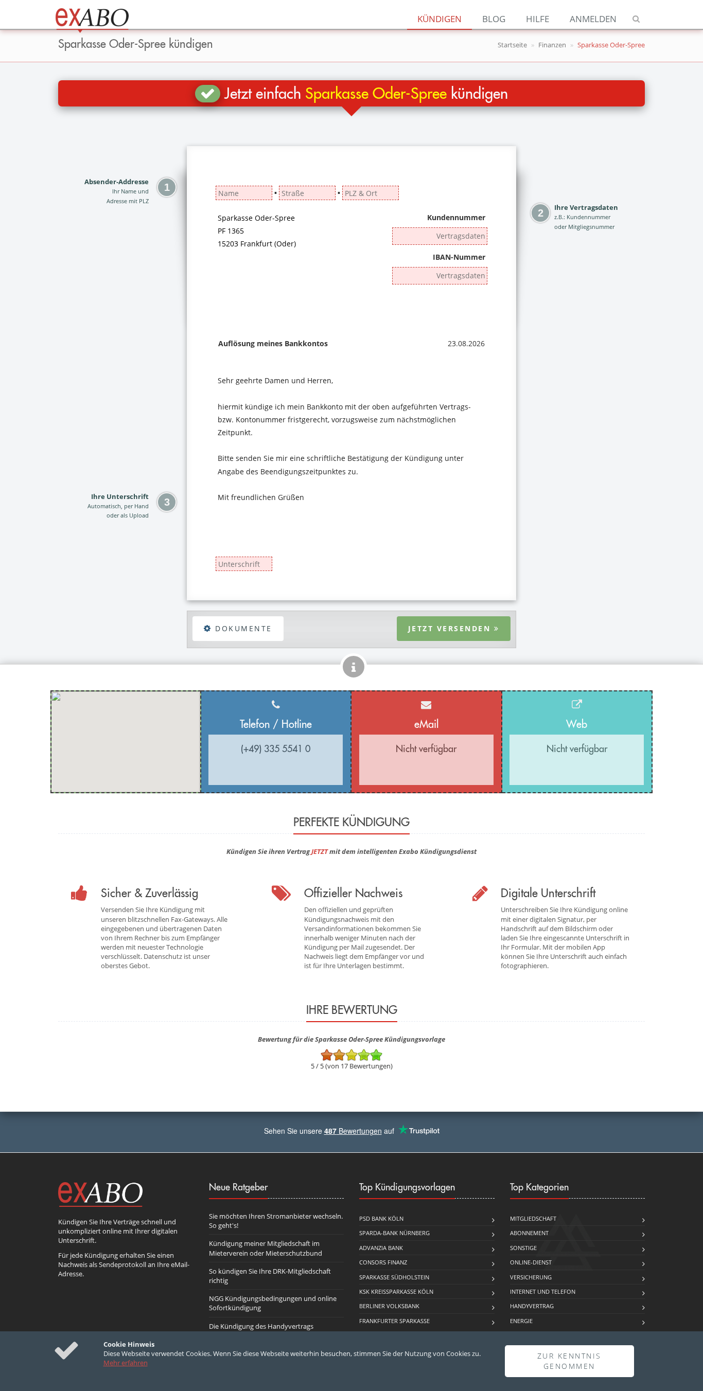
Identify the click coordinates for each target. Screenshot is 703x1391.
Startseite (512, 44)
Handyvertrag (532, 1306)
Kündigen (439, 19)
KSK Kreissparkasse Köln (396, 1291)
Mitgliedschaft (533, 1218)
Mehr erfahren (125, 1362)
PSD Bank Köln (381, 1218)
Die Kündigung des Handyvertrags (261, 1326)
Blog (493, 19)
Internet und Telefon (542, 1291)
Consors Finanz (383, 1262)
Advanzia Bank (381, 1248)
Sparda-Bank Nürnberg (394, 1233)
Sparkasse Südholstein (394, 1277)
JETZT (319, 851)
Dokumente (242, 628)
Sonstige (523, 1248)
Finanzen (552, 44)
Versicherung (531, 1277)
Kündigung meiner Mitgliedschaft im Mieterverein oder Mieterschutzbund (265, 1248)
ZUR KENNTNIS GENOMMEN (569, 1361)
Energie (521, 1321)
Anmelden (593, 19)
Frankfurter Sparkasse (394, 1321)
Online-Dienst (531, 1262)
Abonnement (529, 1233)
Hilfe (537, 19)
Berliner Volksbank (389, 1306)
